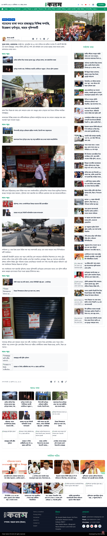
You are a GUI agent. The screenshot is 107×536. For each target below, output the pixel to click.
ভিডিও (64, 9)
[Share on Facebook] (36, 39)
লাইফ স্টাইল (80, 9)
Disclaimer (36, 517)
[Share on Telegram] (44, 39)
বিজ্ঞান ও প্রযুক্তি (32, 9)
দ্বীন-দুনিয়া (48, 9)
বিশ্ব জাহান (17, 9)
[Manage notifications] (103, 532)
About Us (36, 520)
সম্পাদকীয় (89, 9)
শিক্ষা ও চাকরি (56, 9)
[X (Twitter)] (82, 4)
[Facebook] (78, 4)
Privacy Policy (37, 514)
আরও (95, 9)
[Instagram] (89, 4)
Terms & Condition (38, 511)
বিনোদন (41, 9)
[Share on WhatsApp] (33, 39)
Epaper (35, 526)
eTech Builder (101, 534)
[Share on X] (40, 39)
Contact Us (36, 523)
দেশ (12, 9)
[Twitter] (87, 526)
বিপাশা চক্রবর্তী (10, 38)
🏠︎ (2, 9)
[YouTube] (85, 4)
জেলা (9, 19)
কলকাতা (5, 19)
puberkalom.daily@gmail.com (95, 517)
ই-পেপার (101, 5)
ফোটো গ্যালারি (71, 9)
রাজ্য (6, 9)
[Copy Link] (47, 39)
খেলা (25, 9)
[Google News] (93, 4)
